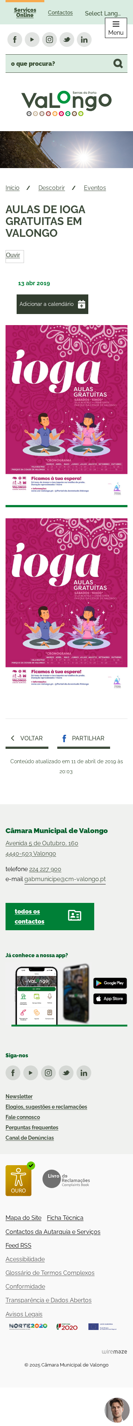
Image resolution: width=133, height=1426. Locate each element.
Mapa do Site (23, 1217)
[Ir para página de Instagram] (50, 1071)
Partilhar (88, 738)
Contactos (60, 13)
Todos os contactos (29, 916)
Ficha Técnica (65, 1217)
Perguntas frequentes (32, 1127)
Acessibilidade (25, 1259)
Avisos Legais (24, 1314)
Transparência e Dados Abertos (49, 1300)
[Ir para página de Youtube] (32, 1071)
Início (13, 187)
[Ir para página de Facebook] (14, 1071)
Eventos (95, 187)
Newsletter (19, 1096)
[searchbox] (66, 63)
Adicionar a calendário (47, 304)
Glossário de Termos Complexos (50, 1272)
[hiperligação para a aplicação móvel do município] (66, 994)
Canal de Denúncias (30, 1138)
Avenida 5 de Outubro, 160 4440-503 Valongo (42, 848)
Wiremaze (114, 1351)
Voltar (31, 738)
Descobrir (51, 187)
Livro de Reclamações (66, 1179)
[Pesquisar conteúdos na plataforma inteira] (118, 63)
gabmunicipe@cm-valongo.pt (65, 879)
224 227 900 (45, 869)
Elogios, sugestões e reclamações (46, 1107)
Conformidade (25, 1286)
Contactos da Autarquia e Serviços (53, 1231)
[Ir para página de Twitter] (67, 1071)
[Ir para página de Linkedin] (85, 1071)
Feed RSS (18, 1245)
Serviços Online (25, 12)
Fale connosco (23, 1117)
